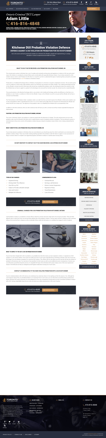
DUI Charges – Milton (35, 410)
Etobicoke (84, 240)
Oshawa (94, 255)
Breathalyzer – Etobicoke (36, 403)
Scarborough (94, 259)
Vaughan (94, 261)
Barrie (84, 234)
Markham (94, 248)
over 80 (23, 78)
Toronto (84, 261)
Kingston (84, 246)
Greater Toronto (94, 240)
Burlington (94, 236)
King (94, 244)
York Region (94, 263)
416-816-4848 (24, 23)
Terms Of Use (18, 434)
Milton (84, 251)
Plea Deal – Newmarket (36, 412)
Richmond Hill (84, 259)
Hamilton (84, 244)
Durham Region (94, 238)
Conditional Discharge (19, 82)
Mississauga (94, 251)
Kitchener (94, 246)
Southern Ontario (84, 255)
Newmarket (84, 253)
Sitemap (36, 434)
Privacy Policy (7, 434)
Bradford (94, 234)
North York (94, 253)
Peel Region (84, 257)
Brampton (84, 236)
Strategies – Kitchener (36, 405)
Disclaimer (28, 434)
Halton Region (94, 242)
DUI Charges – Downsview (36, 408)
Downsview (84, 238)
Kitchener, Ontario (17, 117)
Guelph (84, 242)
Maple (84, 248)
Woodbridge (84, 263)
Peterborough (94, 257)
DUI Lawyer (52, 55)
